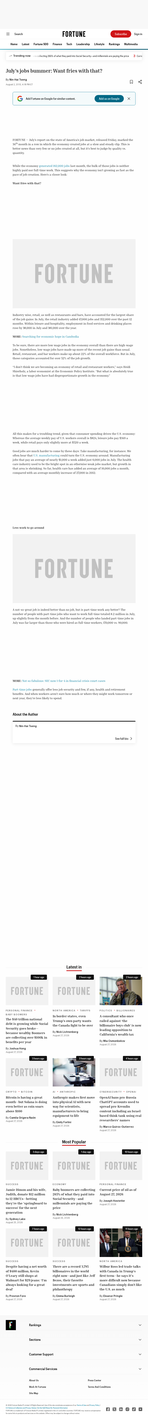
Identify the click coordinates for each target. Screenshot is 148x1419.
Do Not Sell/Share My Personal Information (52, 1408)
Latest (25, 44)
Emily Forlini (63, 1122)
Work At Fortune (37, 1386)
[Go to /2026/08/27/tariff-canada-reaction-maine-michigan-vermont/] (74, 991)
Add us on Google (109, 98)
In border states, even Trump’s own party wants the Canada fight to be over (73, 1020)
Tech (69, 44)
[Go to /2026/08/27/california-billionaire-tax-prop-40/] (121, 991)
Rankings (114, 44)
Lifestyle (99, 44)
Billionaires (126, 1011)
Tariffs (85, 1011)
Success (12, 1184)
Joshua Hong (17, 1048)
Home (14, 44)
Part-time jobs (22, 689)
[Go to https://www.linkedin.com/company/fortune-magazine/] (121, 1409)
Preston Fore (17, 1296)
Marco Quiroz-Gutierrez (118, 1127)
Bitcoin (27, 1092)
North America (64, 1011)
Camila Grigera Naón (22, 1118)
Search (18, 34)
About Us (34, 1380)
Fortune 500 (41, 44)
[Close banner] (129, 98)
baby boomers (16, 1014)
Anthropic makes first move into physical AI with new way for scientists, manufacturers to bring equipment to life (74, 1106)
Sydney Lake (17, 1219)
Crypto (11, 1092)
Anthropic (68, 1092)
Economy (59, 1184)
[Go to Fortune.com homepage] (74, 34)
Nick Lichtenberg (67, 1032)
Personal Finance (19, 1011)
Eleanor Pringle (113, 1296)
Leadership (83, 44)
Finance (57, 44)
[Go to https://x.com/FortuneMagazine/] (114, 1409)
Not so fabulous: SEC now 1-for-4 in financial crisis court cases (63, 681)
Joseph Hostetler (114, 1201)
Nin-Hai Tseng (18, 80)
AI (54, 1092)
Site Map (33, 1393)
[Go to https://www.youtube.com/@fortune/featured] (140, 1409)
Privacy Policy (95, 1405)
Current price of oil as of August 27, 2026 (118, 1192)
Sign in (138, 34)
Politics (106, 1011)
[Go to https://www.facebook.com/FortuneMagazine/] (108, 1409)
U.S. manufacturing (46, 455)
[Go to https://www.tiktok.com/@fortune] (134, 1409)
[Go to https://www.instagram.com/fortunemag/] (127, 1409)
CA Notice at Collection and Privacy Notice (21, 1408)
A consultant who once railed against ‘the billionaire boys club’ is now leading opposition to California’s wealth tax (120, 1025)
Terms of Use (81, 1405)
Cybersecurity (111, 1092)
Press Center (94, 1380)
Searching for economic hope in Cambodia (50, 336)
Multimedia (131, 44)
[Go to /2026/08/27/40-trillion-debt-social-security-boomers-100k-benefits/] (27, 991)
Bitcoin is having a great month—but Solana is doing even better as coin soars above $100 (26, 1104)
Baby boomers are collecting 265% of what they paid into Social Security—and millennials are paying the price (57, 55)
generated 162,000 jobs (54, 166)
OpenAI (131, 1092)
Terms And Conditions (99, 1386)
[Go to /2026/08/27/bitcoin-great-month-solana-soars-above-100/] (27, 1072)
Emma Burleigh (65, 1296)
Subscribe (121, 34)
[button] (14, 44)
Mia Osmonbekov (114, 1041)
